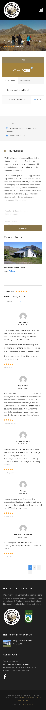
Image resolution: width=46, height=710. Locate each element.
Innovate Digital (27, 704)
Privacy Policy (26, 698)
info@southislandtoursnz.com (18, 664)
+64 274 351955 (11, 661)
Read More (23, 228)
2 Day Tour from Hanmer (14, 268)
